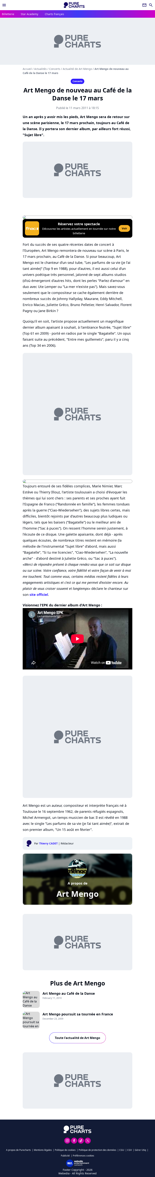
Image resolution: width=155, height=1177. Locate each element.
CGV (129, 1150)
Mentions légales (43, 1150)
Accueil (27, 69)
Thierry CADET (48, 843)
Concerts (54, 69)
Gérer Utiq (140, 1150)
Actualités (40, 69)
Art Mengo (78, 893)
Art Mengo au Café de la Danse (69, 993)
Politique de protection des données (97, 1150)
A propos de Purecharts (18, 1150)
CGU (121, 1150)
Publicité (65, 1155)
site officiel (38, 594)
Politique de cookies (65, 1150)
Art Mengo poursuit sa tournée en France (78, 1014)
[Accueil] (74, 5)
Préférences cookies (83, 1155)
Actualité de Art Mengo (77, 69)
